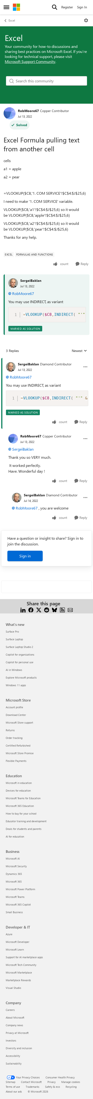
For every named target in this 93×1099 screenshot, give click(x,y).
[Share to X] (38, 609)
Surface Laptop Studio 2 (19, 647)
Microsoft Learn (15, 949)
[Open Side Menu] (6, 7)
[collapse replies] (46, 360)
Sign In (82, 7)
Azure (9, 934)
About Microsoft (15, 1017)
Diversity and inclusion (19, 1048)
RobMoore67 (28, 110)
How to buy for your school (21, 813)
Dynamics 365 (14, 874)
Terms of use (13, 1086)
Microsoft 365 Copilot (18, 904)
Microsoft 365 (14, 881)
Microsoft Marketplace (19, 972)
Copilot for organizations (20, 654)
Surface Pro (12, 631)
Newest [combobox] (79, 350)
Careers (10, 1010)
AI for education (15, 836)
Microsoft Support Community (30, 61)
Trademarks (32, 1086)
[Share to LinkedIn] (23, 609)
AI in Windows (14, 670)
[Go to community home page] (16, 7)
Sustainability (13, 1063)
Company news (14, 1025)
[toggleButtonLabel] (86, 20)
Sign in (25, 555)
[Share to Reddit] (46, 609)
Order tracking (14, 738)
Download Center (16, 715)
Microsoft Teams (15, 897)
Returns (10, 730)
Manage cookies (70, 1082)
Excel (12, 20)
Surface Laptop (14, 639)
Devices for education (18, 790)
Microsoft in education (19, 783)
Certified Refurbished (18, 745)
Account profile (14, 707)
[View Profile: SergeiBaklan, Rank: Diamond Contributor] (11, 367)
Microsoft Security (16, 866)
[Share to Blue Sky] (54, 609)
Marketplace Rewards (18, 980)
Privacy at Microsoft (17, 1033)
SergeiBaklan (30, 280)
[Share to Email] (70, 609)
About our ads (14, 1091)
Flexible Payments (16, 761)
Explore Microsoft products (21, 677)
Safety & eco (52, 1086)
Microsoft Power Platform (20, 889)
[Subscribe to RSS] (62, 609)
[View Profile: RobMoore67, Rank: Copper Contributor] (10, 113)
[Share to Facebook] (30, 609)
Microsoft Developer (17, 942)
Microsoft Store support (19, 722)
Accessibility (13, 1056)
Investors (11, 1040)
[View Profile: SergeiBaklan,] (13, 283)
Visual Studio (13, 988)
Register (67, 7)
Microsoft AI (13, 858)
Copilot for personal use (19, 662)
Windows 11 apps (16, 685)
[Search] (54, 7)
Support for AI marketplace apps (24, 957)
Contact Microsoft (31, 1082)
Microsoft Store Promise (20, 753)
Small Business (14, 912)
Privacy (51, 1082)
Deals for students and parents (23, 829)
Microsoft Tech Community (21, 965)
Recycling (71, 1086)
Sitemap (10, 1082)
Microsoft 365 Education (20, 806)
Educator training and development (26, 821)
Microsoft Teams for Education (23, 798)
